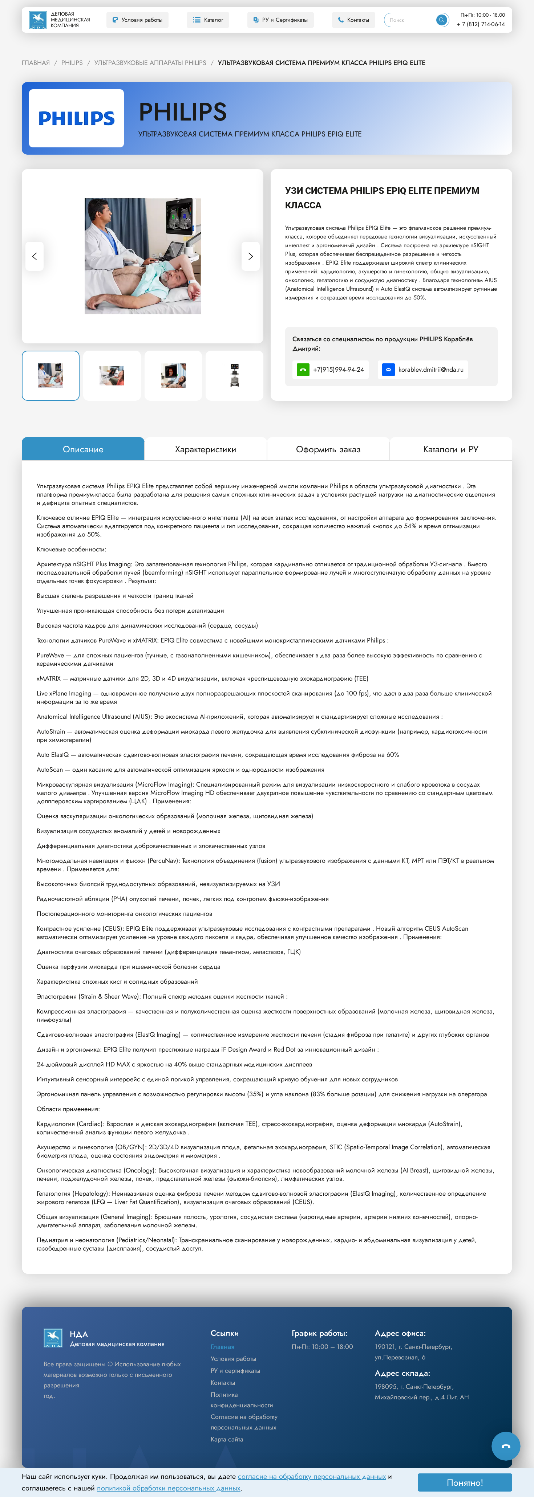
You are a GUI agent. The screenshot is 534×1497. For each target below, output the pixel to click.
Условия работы (142, 20)
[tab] (83, 449)
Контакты (358, 20)
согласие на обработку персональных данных (312, 1476)
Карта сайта (227, 1439)
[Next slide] (251, 256)
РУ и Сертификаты (285, 20)
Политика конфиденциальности (242, 1400)
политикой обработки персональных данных (168, 1488)
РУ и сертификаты (235, 1370)
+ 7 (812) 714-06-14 (481, 24)
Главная (222, 1346)
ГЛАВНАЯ (36, 63)
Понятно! (465, 1482)
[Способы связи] (506, 1446)
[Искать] (441, 20)
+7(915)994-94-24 (338, 369)
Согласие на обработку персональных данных (244, 1422)
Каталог (213, 20)
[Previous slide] (34, 256)
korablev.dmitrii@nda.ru (431, 369)
